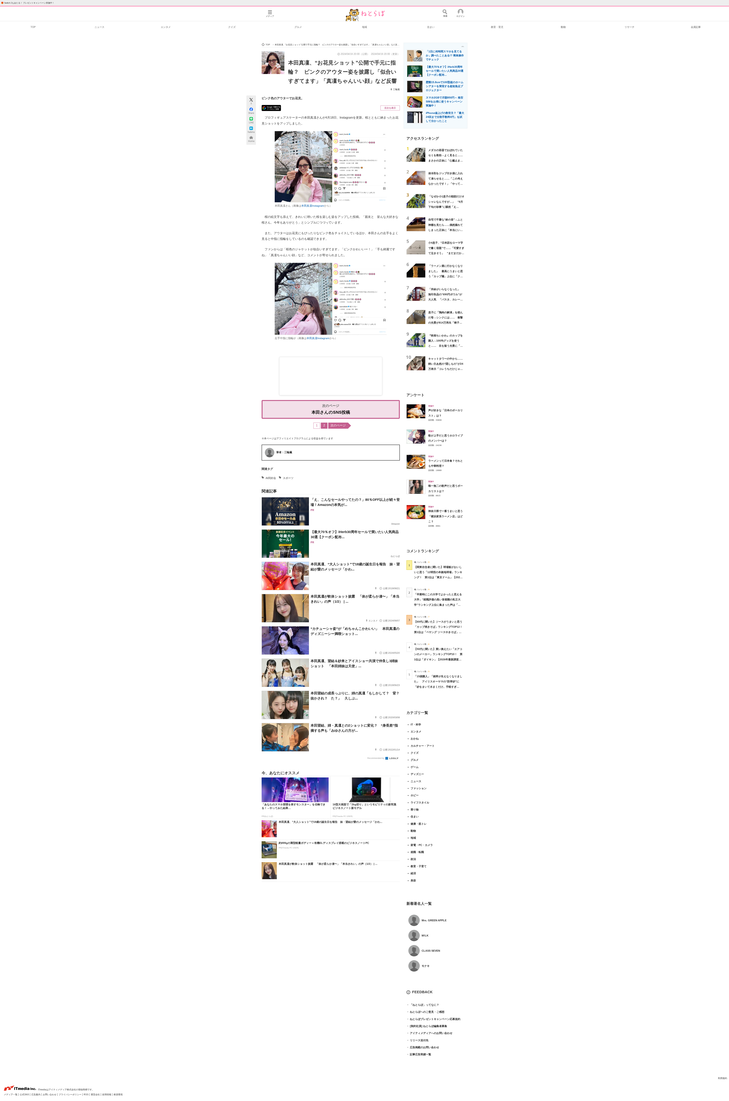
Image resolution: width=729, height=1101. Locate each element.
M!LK (425, 935)
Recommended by (376, 758)
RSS (86, 1094)
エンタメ (166, 27)
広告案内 (36, 1094)
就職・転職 (417, 852)
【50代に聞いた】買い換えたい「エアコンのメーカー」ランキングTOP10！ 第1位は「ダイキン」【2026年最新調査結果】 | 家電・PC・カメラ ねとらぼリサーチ (438, 659)
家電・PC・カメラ (422, 845)
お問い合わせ (50, 1094)
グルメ (298, 27)
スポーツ (288, 478)
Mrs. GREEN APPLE (434, 920)
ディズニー (417, 774)
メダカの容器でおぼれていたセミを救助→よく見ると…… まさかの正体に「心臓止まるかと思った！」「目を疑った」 (446, 160)
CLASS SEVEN (431, 950)
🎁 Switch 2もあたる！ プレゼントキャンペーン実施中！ (27, 3)
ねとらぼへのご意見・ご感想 (425, 1011)
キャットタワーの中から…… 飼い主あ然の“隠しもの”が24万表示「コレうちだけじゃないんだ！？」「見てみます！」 (446, 369)
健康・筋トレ (419, 823)
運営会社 (95, 1094)
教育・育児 (497, 27)
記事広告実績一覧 (418, 1054)
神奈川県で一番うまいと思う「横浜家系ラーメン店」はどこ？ (445, 516)
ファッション (419, 788)
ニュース (99, 27)
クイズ (232, 27)
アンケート (415, 395)
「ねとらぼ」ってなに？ (422, 1004)
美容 (413, 880)
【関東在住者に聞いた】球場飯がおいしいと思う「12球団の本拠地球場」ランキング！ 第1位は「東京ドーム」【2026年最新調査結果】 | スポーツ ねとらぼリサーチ (438, 577)
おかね (415, 738)
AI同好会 (271, 478)
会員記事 (696, 27)
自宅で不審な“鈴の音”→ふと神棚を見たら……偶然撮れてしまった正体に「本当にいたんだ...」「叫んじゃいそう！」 (445, 230)
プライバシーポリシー (70, 1094)
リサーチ (629, 27)
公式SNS (25, 1094)
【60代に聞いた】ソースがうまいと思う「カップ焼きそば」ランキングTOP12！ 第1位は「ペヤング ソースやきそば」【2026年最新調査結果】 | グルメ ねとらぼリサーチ (439, 632)
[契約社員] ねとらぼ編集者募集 (426, 1026)
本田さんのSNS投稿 (331, 412)
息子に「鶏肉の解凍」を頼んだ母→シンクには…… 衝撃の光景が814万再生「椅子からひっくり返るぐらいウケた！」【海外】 (445, 323)
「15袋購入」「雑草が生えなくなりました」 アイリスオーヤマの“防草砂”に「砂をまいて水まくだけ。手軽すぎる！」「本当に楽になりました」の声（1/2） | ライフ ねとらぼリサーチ (438, 687)
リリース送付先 (417, 1040)
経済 (413, 873)
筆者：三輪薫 (284, 452)
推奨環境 (118, 1094)
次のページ (338, 425)
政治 (413, 859)
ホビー (415, 795)
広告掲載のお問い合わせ (422, 1047)
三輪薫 (396, 89)
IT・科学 (416, 724)
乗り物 (415, 809)
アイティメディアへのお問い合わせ (429, 1033)
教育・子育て (419, 866)
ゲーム (415, 767)
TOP (33, 27)
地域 (364, 27)
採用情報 (107, 1094)
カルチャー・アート (423, 745)
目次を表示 (390, 108)
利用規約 (722, 1078)
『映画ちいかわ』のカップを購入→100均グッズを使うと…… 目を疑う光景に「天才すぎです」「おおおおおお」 (445, 346)
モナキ (426, 965)
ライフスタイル (420, 802)
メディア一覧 (11, 1094)
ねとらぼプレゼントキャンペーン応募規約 (433, 1019)
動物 (563, 27)
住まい (431, 27)
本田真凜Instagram (312, 205)
